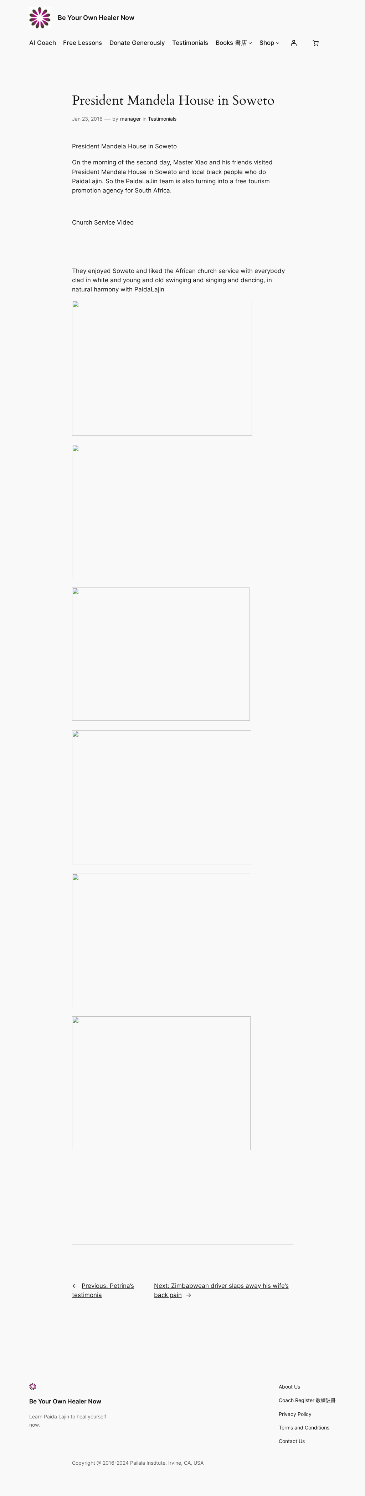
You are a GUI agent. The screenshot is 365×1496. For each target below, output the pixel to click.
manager (130, 119)
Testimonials (162, 119)
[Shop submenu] (277, 42)
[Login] (293, 42)
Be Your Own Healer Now (96, 17)
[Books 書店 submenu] (250, 42)
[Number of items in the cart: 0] (315, 42)
